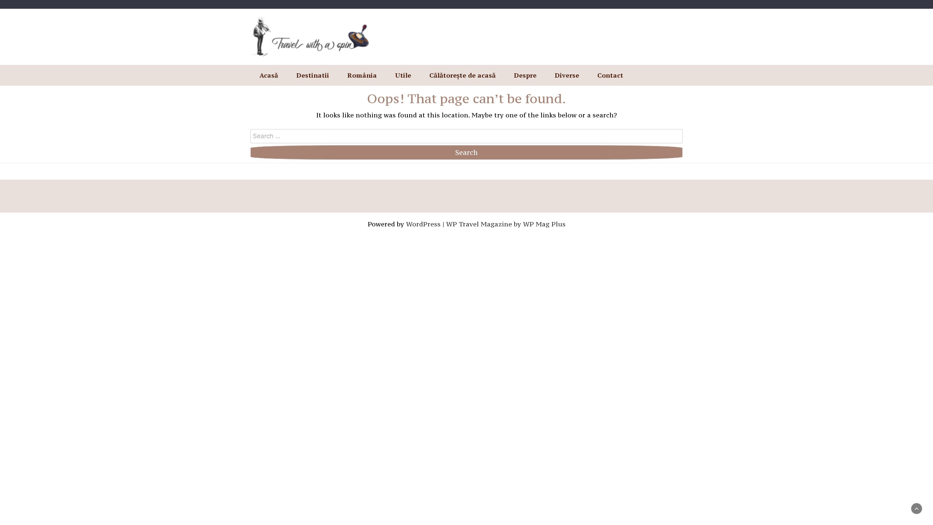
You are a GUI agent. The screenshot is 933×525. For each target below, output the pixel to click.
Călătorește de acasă (462, 75)
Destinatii (312, 75)
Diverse (567, 75)
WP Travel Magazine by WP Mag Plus (506, 224)
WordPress (423, 224)
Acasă (268, 75)
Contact (610, 75)
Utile (403, 75)
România (362, 75)
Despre (525, 75)
